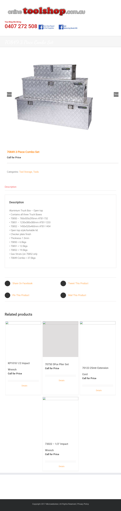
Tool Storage (25, 171)
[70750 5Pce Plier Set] (60, 339)
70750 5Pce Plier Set (57, 364)
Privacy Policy (83, 504)
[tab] (60, 187)
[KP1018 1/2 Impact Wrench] (23, 338)
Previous (9, 94)
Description (10, 186)
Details (24, 386)
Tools (36, 171)
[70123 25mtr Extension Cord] (98, 341)
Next (116, 94)
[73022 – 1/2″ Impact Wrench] (60, 417)
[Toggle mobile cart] (109, 4)
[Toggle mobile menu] (115, 4)
